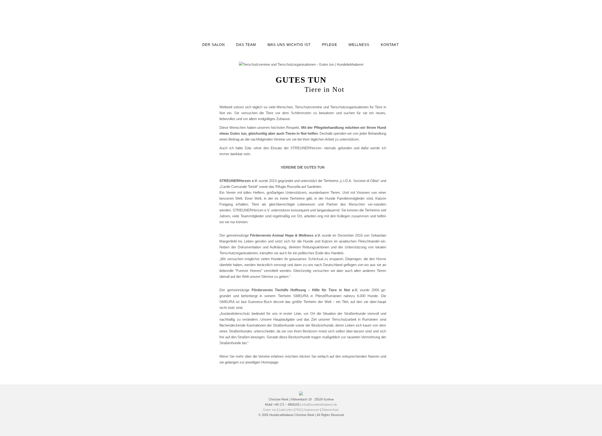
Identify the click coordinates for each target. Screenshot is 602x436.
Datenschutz (330, 410)
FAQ (298, 410)
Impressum (311, 410)
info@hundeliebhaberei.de (319, 404)
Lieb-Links (286, 410)
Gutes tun (269, 410)
